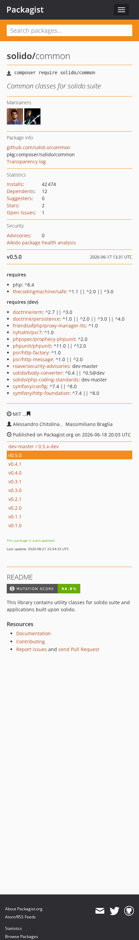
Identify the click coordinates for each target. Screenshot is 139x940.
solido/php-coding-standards (46, 379)
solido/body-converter (37, 373)
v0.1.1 (15, 516)
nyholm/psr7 (27, 332)
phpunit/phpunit (32, 346)
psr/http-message (33, 359)
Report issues (31, 649)
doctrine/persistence (36, 319)
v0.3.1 (15, 481)
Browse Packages (21, 936)
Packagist (25, 9)
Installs (15, 184)
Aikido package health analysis (41, 242)
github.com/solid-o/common (39, 147)
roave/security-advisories (41, 366)
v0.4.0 (15, 472)
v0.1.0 (15, 525)
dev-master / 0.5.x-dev (33, 446)
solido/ (21, 56)
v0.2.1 (15, 499)
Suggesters (19, 198)
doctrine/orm (28, 312)
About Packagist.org (24, 909)
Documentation (33, 633)
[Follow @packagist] (114, 911)
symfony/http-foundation (41, 393)
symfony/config (30, 386)
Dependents (20, 191)
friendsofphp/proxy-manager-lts (49, 325)
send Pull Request (78, 649)
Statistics (13, 928)
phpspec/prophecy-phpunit (44, 339)
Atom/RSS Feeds (20, 917)
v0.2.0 (15, 508)
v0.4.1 (15, 464)
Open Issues (21, 212)
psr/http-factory (31, 352)
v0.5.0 (15, 455)
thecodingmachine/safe (39, 291)
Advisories (18, 235)
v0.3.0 (15, 490)
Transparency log (26, 161)
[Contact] (100, 911)
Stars (12, 205)
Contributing (30, 641)
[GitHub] (129, 911)
